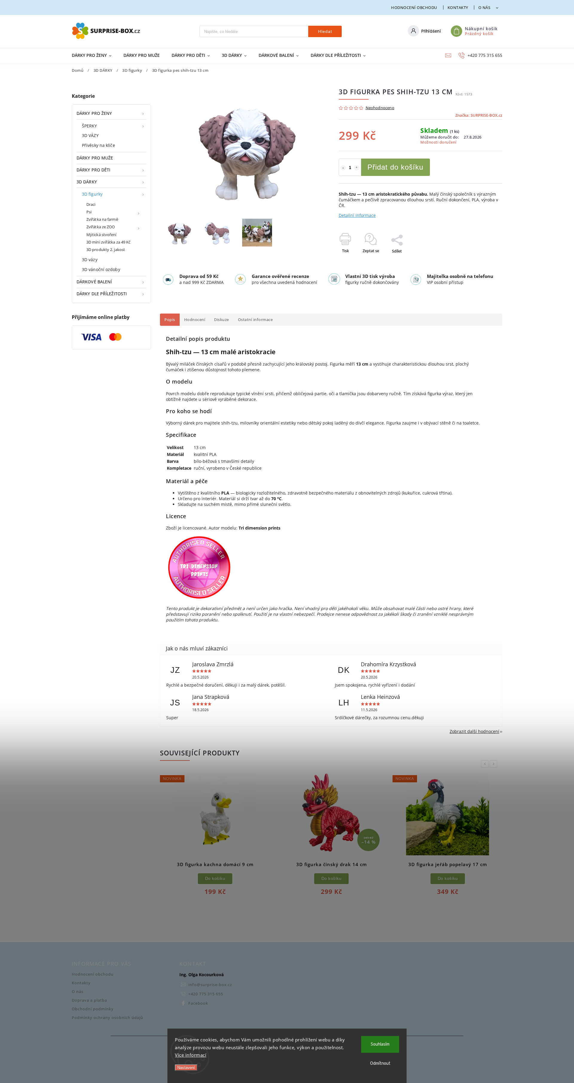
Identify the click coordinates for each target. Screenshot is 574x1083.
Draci (91, 204)
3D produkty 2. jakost (105, 249)
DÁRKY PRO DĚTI (93, 170)
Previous (485, 764)
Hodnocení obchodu (414, 7)
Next (494, 764)
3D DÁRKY (87, 182)
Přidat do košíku (395, 167)
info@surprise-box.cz (210, 984)
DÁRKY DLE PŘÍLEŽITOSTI (102, 293)
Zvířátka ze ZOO (100, 226)
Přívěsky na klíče (98, 145)
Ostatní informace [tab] (255, 319)
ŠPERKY (89, 126)
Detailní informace (357, 215)
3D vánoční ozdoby (101, 269)
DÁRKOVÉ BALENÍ (94, 282)
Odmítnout (380, 1063)
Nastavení (186, 1067)
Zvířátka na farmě (102, 219)
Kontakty (458, 7)
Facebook (198, 1003)
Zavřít (483, 261)
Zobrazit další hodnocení (474, 731)
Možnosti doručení (438, 142)
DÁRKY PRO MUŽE (95, 158)
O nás (484, 7)
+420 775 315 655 (205, 994)
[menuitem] (94, 55)
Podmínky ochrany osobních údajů (107, 1017)
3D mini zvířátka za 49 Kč (108, 242)
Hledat (325, 31)
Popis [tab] (169, 319)
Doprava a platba (89, 1000)
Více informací (190, 1055)
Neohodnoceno (380, 108)
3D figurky (92, 194)
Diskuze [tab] (221, 319)
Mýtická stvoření (101, 234)
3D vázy (89, 259)
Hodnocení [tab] (194, 319)
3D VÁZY (90, 135)
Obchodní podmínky (93, 1008)
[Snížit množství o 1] (343, 168)
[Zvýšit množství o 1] (356, 168)
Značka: (478, 115)
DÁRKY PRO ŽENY (94, 113)
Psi (88, 212)
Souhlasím (380, 1044)
